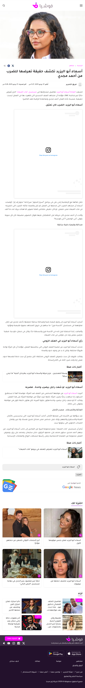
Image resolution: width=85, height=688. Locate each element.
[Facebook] (8, 66)
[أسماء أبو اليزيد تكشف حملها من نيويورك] (63, 563)
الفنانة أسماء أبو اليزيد (66, 92)
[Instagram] (13, 643)
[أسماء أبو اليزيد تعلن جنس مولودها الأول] (63, 522)
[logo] (42, 5)
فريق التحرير (71, 84)
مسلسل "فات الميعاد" (26, 92)
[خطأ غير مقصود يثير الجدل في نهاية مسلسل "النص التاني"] (21, 563)
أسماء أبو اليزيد (70, 393)
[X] (13, 66)
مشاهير (71, 66)
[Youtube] (8, 643)
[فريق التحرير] (80, 84)
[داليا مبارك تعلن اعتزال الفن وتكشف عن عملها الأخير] (32, 606)
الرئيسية (80, 66)
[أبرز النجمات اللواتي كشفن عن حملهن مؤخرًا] (21, 522)
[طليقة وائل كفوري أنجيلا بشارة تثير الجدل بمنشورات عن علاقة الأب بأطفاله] (73, 622)
